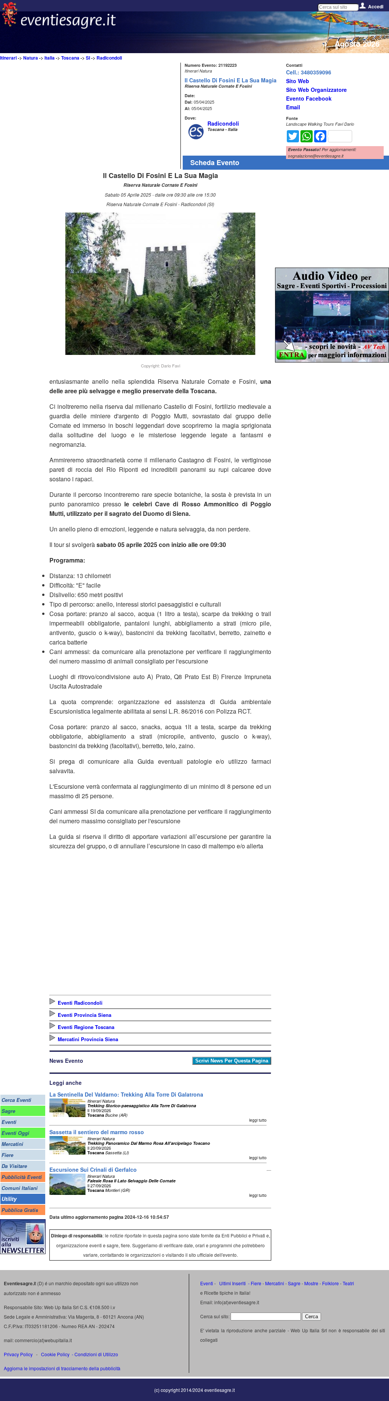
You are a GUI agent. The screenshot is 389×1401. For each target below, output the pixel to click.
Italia (49, 57)
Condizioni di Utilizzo (96, 1354)
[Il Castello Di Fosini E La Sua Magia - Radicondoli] (160, 352)
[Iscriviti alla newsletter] (23, 1252)
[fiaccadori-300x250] (332, 360)
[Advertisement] (113, 116)
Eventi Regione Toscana (86, 1027)
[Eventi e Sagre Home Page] (9, 24)
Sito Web (297, 81)
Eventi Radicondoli (80, 1002)
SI (88, 57)
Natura (30, 57)
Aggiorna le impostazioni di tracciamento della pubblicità (62, 1368)
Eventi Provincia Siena (84, 1014)
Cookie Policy (55, 1354)
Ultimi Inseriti (232, 1283)
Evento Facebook (309, 98)
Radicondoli (109, 57)
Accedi (375, 6)
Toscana (70, 57)
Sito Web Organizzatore (316, 89)
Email (293, 107)
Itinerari (8, 57)
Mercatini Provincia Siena (88, 1039)
